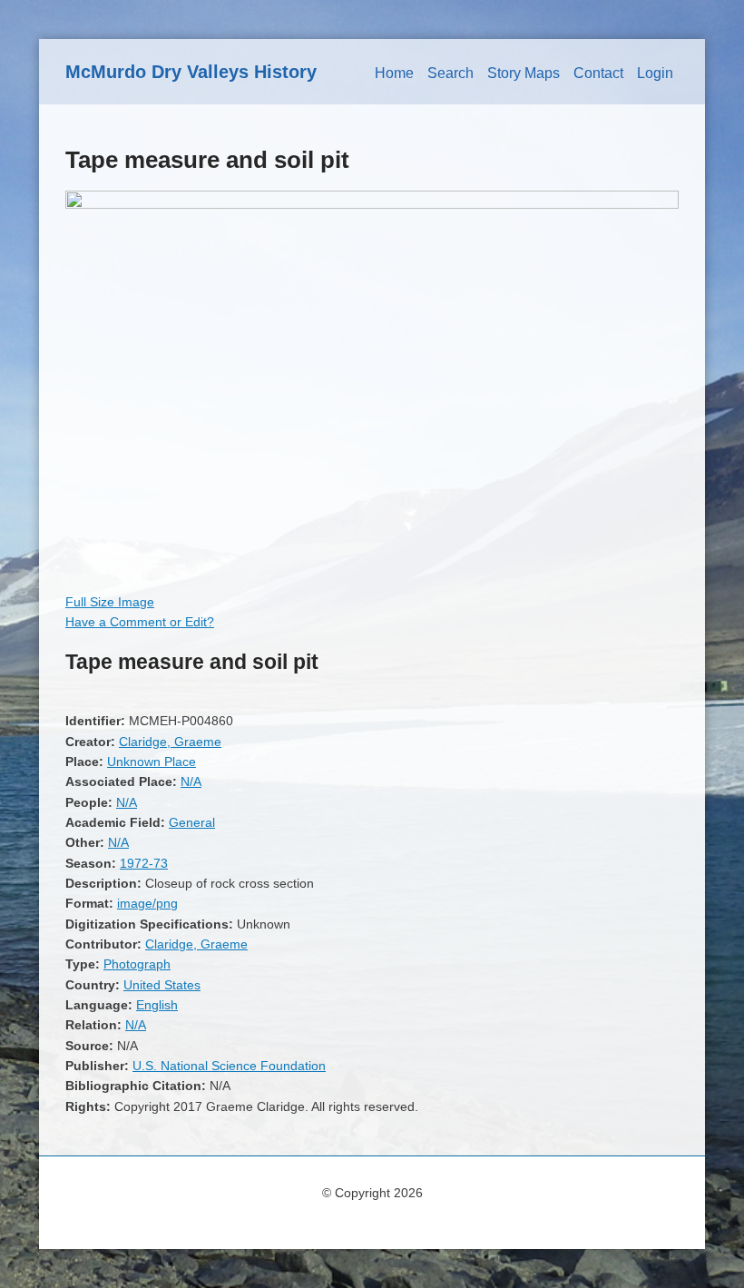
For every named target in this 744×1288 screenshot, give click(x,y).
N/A (191, 781)
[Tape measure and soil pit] (372, 204)
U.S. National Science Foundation (229, 1065)
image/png (147, 903)
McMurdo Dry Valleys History (191, 72)
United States (162, 985)
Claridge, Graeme (170, 741)
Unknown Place (151, 761)
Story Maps (523, 73)
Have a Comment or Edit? (139, 622)
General (192, 822)
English (157, 1005)
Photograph (137, 964)
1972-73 (144, 863)
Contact (598, 73)
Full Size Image (109, 602)
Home (394, 73)
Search (450, 73)
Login (655, 73)
